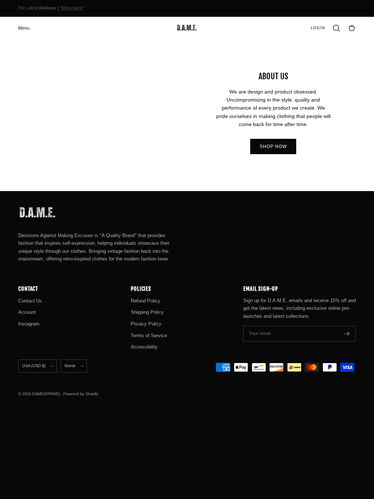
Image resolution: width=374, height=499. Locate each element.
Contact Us (30, 301)
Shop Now (273, 146)
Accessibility (144, 347)
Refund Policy (145, 301)
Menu (24, 28)
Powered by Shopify (81, 394)
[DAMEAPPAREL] (187, 28)
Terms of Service (149, 335)
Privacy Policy (146, 324)
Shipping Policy (147, 312)
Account (27, 312)
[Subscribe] (347, 334)
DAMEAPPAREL (46, 394)
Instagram (28, 324)
